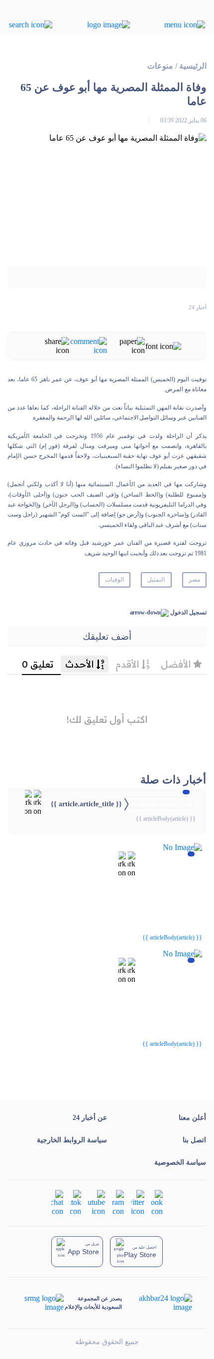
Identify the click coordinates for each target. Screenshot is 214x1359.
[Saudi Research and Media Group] (43, 1303)
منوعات (160, 66)
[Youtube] (96, 1201)
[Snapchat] (57, 1201)
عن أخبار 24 (90, 1117)
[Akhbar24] (157, 1303)
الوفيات (114, 579)
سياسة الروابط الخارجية (72, 1140)
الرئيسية (193, 66)
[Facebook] (157, 1201)
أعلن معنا (192, 1117)
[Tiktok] (75, 1201)
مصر (194, 579)
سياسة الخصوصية (180, 1162)
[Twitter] (137, 1201)
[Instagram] (118, 1201)
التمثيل (156, 579)
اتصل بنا (194, 1140)
